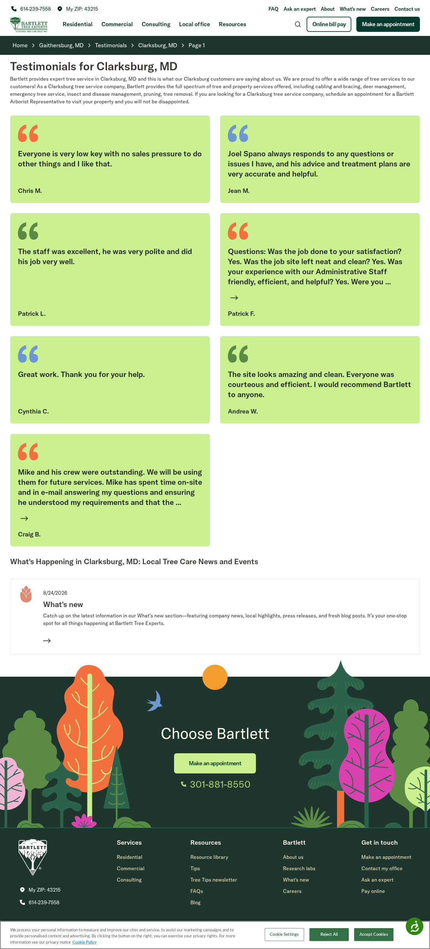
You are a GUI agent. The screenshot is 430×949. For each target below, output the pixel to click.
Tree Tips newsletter (213, 880)
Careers (380, 9)
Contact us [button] (407, 9)
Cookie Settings (284, 934)
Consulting (156, 24)
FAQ (274, 9)
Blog (195, 902)
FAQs (196, 891)
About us (293, 857)
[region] (215, 935)
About (328, 9)
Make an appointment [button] (386, 857)
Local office (194, 24)
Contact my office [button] (382, 868)
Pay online (373, 891)
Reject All (329, 934)
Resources (232, 24)
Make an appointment (388, 24)
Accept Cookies (373, 934)
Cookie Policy (84, 942)
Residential (78, 24)
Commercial (117, 24)
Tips (195, 868)
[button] (77, 9)
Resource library (209, 857)
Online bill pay (329, 24)
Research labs (299, 868)
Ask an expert (300, 9)
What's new (353, 9)
